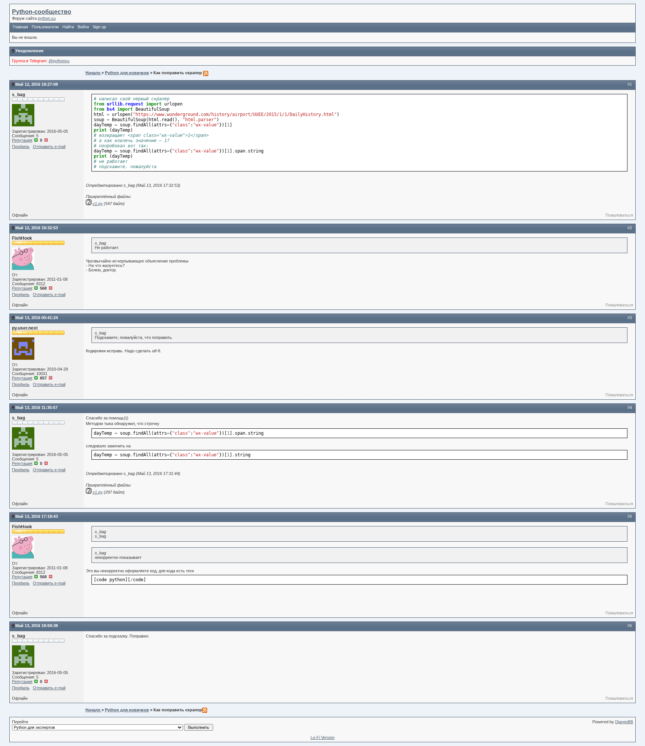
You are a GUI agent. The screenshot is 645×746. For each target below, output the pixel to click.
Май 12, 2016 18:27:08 (36, 84)
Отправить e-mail (49, 146)
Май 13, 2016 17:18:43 (36, 516)
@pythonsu (59, 61)
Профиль (20, 146)
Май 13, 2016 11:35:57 (36, 407)
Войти (83, 27)
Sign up (99, 27)
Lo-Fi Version (322, 737)
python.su (47, 18)
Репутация (22, 140)
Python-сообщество (41, 12)
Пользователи (45, 27)
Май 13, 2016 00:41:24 (36, 317)
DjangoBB (624, 722)
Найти (68, 27)
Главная (20, 27)
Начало (93, 72)
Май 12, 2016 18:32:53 (36, 228)
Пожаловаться (619, 215)
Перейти (20, 722)
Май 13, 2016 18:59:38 (36, 625)
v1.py (98, 203)
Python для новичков (127, 72)
